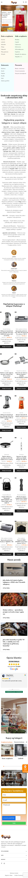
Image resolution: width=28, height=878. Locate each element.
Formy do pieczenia (20, 71)
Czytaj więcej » (6, 588)
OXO (16, 168)
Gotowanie (5, 65)
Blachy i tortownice (19, 68)
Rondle (2, 76)
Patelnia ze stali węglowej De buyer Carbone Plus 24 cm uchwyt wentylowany (6, 375)
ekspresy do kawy (6, 132)
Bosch (15, 112)
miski (16, 165)
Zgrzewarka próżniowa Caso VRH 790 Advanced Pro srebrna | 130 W (21, 332)
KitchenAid (11, 112)
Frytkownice (18, 44)
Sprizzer (21, 412)
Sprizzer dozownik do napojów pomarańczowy (21, 415)
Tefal (23, 112)
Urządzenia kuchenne (6, 742)
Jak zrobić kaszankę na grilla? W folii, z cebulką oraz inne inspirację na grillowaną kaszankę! (13, 643)
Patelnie (3, 73)
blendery (17, 130)
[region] (14, 18)
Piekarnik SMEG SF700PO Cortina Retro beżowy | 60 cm (21, 541)
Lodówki (3, 42)
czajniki (17, 132)
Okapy (2, 47)
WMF (13, 151)
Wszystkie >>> (18, 57)
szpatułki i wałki (22, 165)
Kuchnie (3, 39)
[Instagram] (4, 864)
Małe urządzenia (21, 36)
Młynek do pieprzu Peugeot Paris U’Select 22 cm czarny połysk (21, 498)
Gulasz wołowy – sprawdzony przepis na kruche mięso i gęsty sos (13, 612)
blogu (20, 201)
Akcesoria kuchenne (21, 495)
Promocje (21, 454)
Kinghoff (12, 168)
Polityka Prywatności (18, 875)
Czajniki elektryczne (7, 495)
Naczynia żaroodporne (20, 73)
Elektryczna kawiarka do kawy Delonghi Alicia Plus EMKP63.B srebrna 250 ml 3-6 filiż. (6, 333)
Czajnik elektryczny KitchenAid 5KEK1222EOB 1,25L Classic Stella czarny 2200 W (6, 500)
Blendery (17, 39)
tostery (13, 132)
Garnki (2, 71)
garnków (9, 148)
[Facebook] (1, 863)
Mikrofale (3, 44)
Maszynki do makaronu (20, 54)
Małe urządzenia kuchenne (21, 329)
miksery (23, 130)
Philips (19, 112)
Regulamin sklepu (8, 875)
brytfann (18, 148)
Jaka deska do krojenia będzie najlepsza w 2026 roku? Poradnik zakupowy (14, 582)
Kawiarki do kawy (6, 329)
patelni (13, 148)
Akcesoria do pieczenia (9, 162)
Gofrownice (18, 47)
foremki (13, 165)
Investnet (16, 873)
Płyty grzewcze (4, 52)
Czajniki (17, 42)
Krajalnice (17, 52)
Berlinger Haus (7, 151)
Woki (2, 78)
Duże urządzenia (7, 36)
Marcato (13, 114)
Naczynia (4, 144)
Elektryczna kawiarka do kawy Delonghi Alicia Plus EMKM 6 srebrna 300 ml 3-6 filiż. (6, 417)
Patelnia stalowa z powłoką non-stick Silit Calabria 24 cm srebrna (7, 458)
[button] (6, 346)
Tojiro (8, 114)
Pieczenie (18, 65)
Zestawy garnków (5, 81)
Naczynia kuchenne (19, 742)
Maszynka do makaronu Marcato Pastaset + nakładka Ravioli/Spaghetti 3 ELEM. (21, 375)
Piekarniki (3, 49)
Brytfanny (3, 68)
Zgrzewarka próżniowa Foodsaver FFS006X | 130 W (6, 541)
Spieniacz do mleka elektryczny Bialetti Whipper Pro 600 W (21, 458)
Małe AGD (6, 127)
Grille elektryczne (19, 49)
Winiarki (3, 54)
